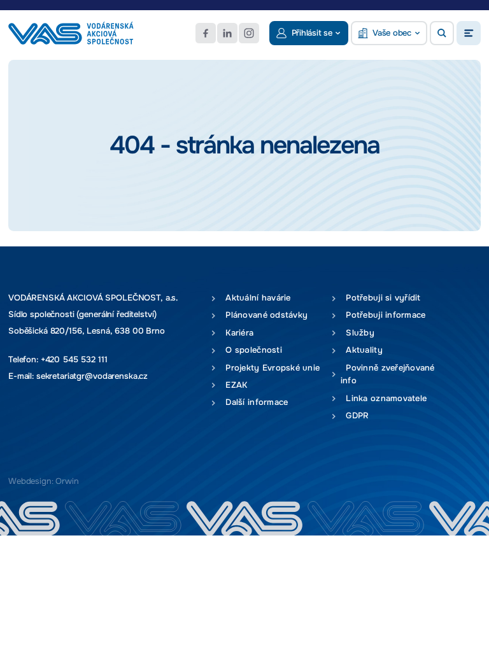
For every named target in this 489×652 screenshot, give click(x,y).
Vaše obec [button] (391, 32)
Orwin (66, 481)
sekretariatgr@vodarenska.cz (92, 376)
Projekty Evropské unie (270, 367)
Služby (357, 332)
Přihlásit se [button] (312, 32)
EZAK (234, 384)
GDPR (355, 415)
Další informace (254, 402)
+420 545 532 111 (74, 359)
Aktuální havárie (255, 297)
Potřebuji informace (383, 314)
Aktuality (362, 349)
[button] (442, 33)
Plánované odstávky (264, 314)
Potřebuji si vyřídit (381, 297)
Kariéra (236, 332)
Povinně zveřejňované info (388, 374)
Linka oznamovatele (384, 398)
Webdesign (30, 481)
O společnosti (251, 349)
